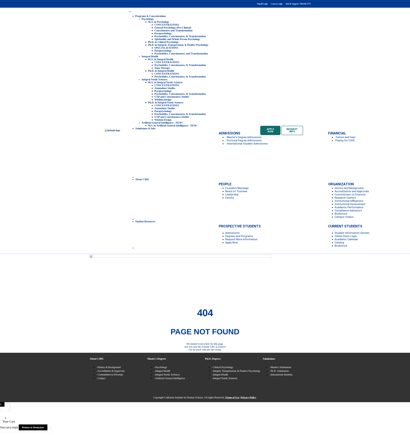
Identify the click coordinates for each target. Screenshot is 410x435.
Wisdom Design (162, 99)
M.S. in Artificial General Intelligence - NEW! (172, 125)
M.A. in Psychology (158, 21)
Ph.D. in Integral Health (161, 70)
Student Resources (145, 221)
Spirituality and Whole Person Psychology (177, 39)
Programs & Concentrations (150, 16)
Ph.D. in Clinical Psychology (163, 42)
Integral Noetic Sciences (154, 79)
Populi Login (262, 4)
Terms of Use (232, 397)
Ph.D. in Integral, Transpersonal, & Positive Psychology (178, 45)
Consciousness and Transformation (173, 30)
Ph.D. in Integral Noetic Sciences (165, 102)
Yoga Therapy (162, 68)
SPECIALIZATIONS (166, 47)
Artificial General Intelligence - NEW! (162, 122)
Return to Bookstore (33, 427)
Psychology (148, 19)
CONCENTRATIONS (166, 24)
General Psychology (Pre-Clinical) (172, 27)
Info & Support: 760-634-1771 (298, 4)
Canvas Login (277, 4)
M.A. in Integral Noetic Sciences (165, 82)
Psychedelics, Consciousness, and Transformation (181, 53)
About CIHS (142, 179)
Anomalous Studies (164, 88)
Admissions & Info (145, 128)
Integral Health (150, 56)
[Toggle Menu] (130, 11)
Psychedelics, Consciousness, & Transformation (180, 36)
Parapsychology (163, 33)
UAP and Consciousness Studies (171, 96)
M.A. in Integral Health (160, 59)
